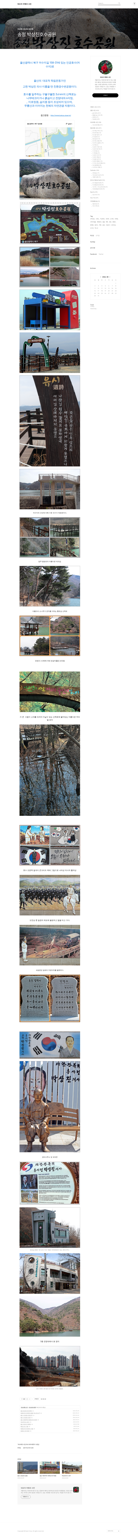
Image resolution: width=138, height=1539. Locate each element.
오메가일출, (93, 222)
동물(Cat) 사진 (97, 115)
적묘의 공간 (111, 1528)
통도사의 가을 (24, 1426)
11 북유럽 (96, 153)
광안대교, (113, 225)
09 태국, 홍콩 (97, 141)
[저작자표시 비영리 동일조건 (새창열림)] (43, 1399)
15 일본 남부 (96, 159)
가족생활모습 (95, 201)
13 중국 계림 (96, 157)
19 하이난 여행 (97, 167)
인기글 (98, 235)
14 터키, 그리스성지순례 (100, 187)
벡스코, (96, 228)
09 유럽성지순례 (97, 183)
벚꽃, (110, 222)
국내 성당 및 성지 (98, 175)
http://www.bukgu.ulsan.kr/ (61, 115)
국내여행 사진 (24, 1407)
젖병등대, (99, 222)
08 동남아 (96, 139)
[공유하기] (27, 1399)
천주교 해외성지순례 (97, 180)
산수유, (92, 228)
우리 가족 (95, 206)
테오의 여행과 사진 (24, 4)
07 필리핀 (96, 137)
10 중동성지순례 (98, 185)
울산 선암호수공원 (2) (26, 1415)
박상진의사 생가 (25, 1422)
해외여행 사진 (95, 128)
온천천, (107, 219)
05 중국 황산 (96, 133)
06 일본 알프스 (97, 135)
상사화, (112, 219)
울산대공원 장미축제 (26, 1411)
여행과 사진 (95, 107)
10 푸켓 (95, 145)
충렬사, (114, 222)
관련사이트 (110, 1531)
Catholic (94, 170)
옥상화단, (102, 219)
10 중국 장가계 (97, 149)
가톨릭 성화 (96, 177)
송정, (103, 225)
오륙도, (97, 219)
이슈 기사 (94, 198)
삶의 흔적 (96, 113)
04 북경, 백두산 (97, 131)
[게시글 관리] (29, 1399)
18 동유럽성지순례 (98, 189)
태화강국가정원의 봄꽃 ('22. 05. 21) (30, 1413)
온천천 (95, 117)
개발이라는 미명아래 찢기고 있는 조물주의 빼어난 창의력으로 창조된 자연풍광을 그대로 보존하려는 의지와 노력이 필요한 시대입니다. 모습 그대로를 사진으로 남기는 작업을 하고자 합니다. (47, 1491)
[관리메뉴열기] (134, 3)
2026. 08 (105, 277)
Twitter (101, 254)
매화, (107, 222)
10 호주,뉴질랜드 (98, 143)
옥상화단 (96, 119)
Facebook (93, 254)
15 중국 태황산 (97, 161)
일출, (103, 222)
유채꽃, (116, 219)
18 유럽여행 (96, 165)
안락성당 (95, 173)
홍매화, (92, 225)
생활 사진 (94, 110)
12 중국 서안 (96, 155)
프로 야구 (96, 194)
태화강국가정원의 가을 (27, 1428)
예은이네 (95, 204)
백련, (100, 225)
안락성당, (92, 219)
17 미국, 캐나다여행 (98, 163)
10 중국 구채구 (97, 147)
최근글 (92, 235)
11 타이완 (95, 151)
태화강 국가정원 (25, 1431)
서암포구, (108, 225)
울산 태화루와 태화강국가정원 (29, 1420)
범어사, (96, 225)
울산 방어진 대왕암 (26, 1424)
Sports (93, 192)
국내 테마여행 (32, 1407)
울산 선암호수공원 (26, 1417)
